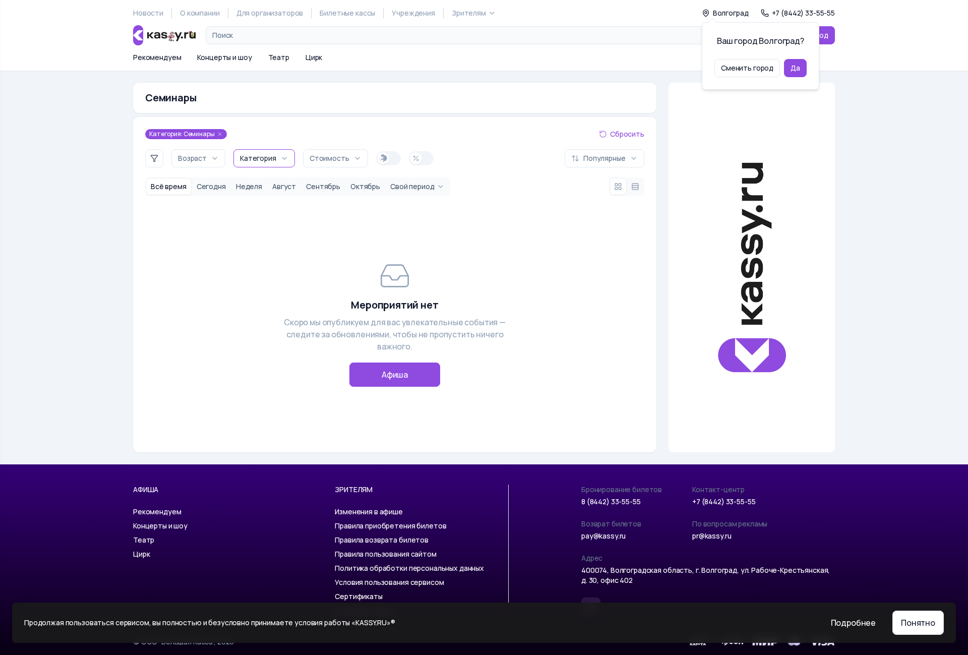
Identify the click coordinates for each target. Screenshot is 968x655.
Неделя (249, 186)
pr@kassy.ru (711, 536)
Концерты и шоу (224, 57)
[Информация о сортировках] (557, 158)
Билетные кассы (347, 13)
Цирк (314, 57)
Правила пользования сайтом (385, 554)
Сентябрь (323, 186)
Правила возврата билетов (382, 540)
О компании (200, 13)
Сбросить (627, 134)
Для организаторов (270, 13)
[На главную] (164, 35)
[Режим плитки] (618, 186)
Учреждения (413, 13)
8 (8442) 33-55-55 (611, 501)
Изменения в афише (369, 511)
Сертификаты (358, 596)
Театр (278, 57)
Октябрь (365, 186)
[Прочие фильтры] (154, 158)
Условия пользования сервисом (389, 582)
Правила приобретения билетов (390, 525)
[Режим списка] (635, 186)
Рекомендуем (157, 57)
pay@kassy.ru (603, 536)
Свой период (412, 186)
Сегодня (211, 186)
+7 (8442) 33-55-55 (723, 501)
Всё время (169, 186)
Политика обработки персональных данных (409, 568)
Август (284, 186)
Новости (148, 13)
